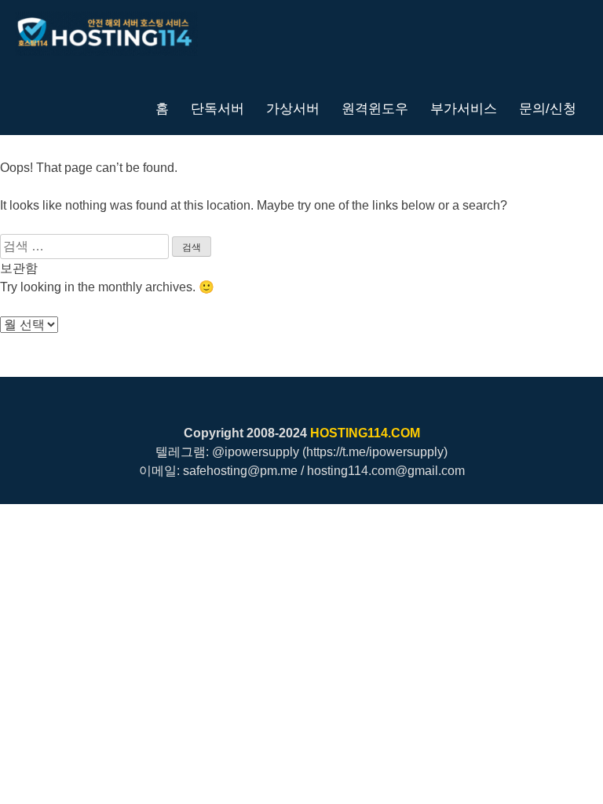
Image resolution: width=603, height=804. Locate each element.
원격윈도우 (375, 108)
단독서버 (217, 108)
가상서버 (293, 108)
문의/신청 (547, 108)
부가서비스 (463, 108)
